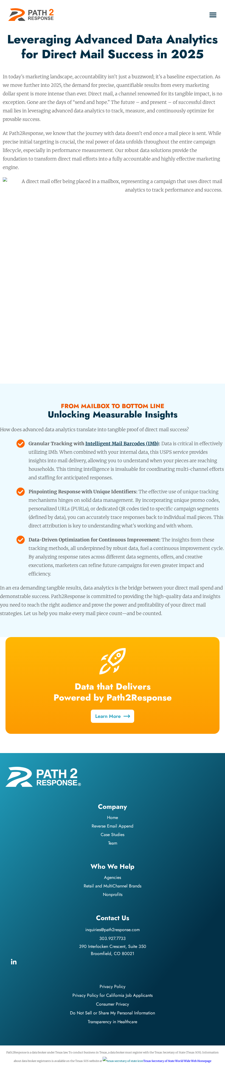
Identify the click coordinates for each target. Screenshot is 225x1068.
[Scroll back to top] (216, 1059)
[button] (213, 14)
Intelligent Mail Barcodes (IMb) (122, 444)
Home (112, 817)
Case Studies (112, 834)
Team (112, 843)
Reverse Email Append (112, 826)
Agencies (112, 877)
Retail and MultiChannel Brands (112, 886)
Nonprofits (112, 894)
